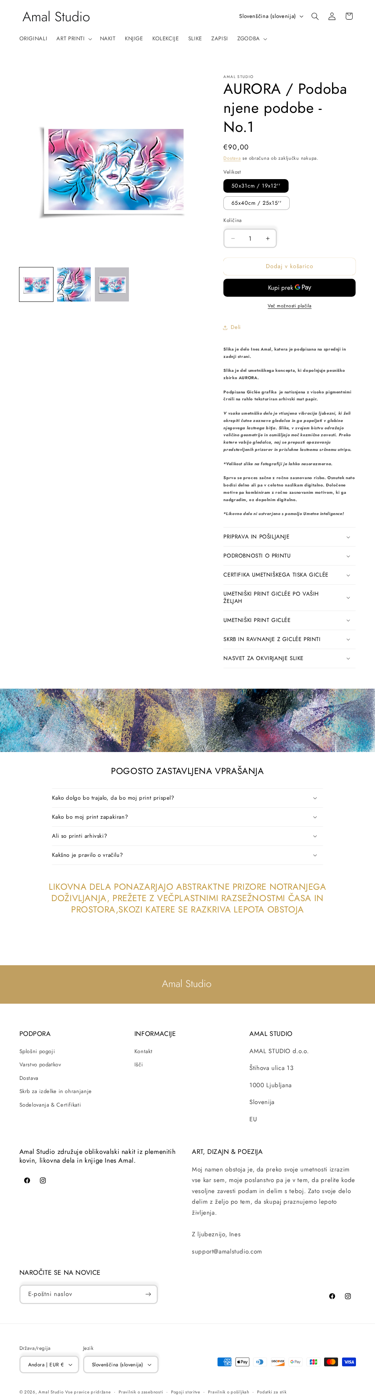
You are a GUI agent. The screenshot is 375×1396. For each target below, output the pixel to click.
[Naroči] (148, 1294)
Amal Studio (50, 1392)
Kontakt (143, 1051)
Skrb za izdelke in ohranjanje (55, 1091)
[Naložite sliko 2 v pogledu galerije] (74, 284)
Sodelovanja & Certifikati (50, 1105)
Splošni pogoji (37, 1051)
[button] (73, 39)
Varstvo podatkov (40, 1064)
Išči (138, 1064)
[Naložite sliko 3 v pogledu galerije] (112, 284)
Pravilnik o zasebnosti (141, 1392)
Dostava (232, 158)
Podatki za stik (271, 1392)
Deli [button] (236, 327)
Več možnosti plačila (290, 306)
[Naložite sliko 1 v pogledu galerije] (36, 284)
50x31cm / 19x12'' (256, 186)
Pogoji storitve (185, 1392)
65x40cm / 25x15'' (256, 203)
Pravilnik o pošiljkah (228, 1392)
